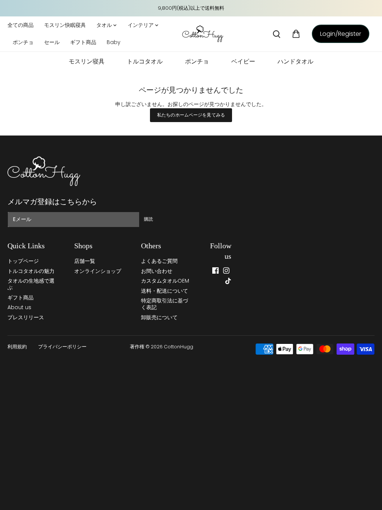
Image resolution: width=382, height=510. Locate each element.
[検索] (277, 34)
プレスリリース (25, 317)
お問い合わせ (156, 271)
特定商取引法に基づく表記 (164, 304)
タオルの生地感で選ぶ (30, 284)
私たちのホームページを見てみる (191, 115)
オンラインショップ (97, 271)
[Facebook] (215, 270)
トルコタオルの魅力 (30, 271)
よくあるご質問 (159, 261)
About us (19, 307)
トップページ (23, 261)
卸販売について (159, 317)
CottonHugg (178, 346)
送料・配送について (164, 291)
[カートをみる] (296, 34)
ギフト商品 (20, 297)
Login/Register (340, 33)
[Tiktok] (228, 281)
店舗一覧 (84, 261)
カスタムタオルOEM (165, 280)
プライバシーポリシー (62, 346)
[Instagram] (226, 270)
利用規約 (17, 346)
